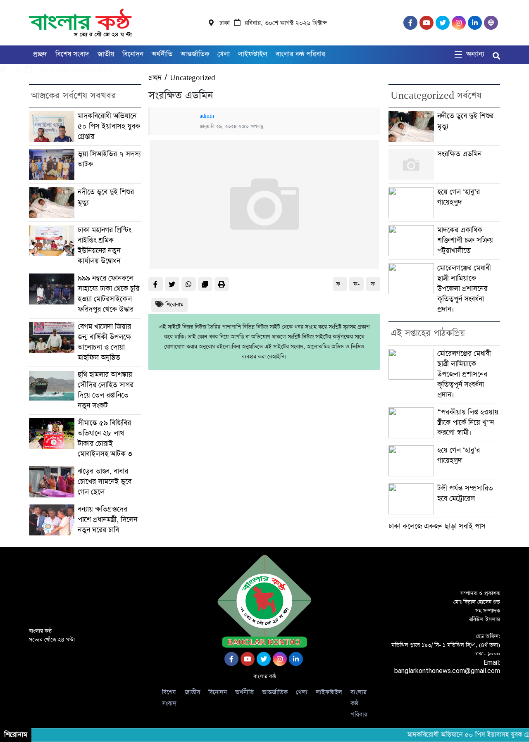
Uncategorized (192, 78)
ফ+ (340, 284)
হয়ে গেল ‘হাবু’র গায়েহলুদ (458, 197)
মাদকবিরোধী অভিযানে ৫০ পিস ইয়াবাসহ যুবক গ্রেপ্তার (109, 126)
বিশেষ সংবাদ (72, 54)
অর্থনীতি (162, 54)
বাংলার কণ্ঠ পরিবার (300, 54)
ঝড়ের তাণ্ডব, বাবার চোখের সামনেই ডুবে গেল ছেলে (104, 481)
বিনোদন (132, 54)
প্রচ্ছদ (40, 54)
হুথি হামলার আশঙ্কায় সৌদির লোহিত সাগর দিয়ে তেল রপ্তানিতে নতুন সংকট (105, 390)
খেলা (223, 54)
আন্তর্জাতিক (195, 54)
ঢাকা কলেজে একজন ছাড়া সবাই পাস (437, 526)
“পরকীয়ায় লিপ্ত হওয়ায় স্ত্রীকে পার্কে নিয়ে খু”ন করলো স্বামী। (467, 422)
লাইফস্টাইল (252, 54)
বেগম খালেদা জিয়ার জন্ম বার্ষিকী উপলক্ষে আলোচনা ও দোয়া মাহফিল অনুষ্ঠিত (104, 342)
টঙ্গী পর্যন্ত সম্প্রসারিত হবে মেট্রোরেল (465, 493)
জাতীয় (106, 54)
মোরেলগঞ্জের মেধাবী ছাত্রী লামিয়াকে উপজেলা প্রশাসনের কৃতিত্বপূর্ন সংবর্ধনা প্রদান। (464, 288)
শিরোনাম (174, 305)
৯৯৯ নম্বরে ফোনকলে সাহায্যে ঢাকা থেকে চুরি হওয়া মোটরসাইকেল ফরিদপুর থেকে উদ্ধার (108, 293)
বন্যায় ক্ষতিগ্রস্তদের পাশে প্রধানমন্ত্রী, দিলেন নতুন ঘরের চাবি (107, 519)
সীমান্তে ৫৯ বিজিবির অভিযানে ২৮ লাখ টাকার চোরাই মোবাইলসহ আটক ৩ (105, 438)
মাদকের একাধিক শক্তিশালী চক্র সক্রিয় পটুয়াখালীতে (465, 240)
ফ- (356, 284)
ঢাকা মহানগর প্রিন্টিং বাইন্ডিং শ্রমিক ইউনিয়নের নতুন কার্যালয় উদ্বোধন (104, 245)
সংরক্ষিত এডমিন (459, 154)
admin (207, 116)
